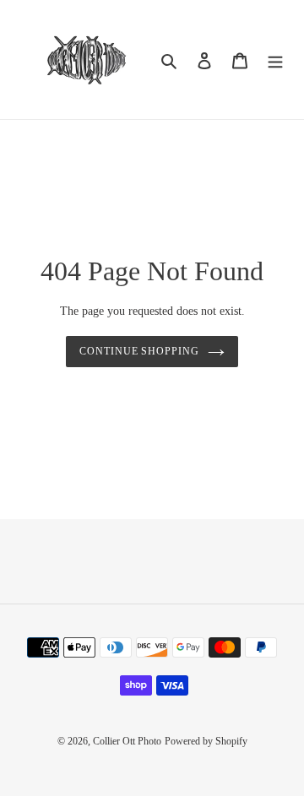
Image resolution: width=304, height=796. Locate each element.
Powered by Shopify (206, 741)
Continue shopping (139, 351)
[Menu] (275, 59)
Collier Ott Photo (127, 741)
